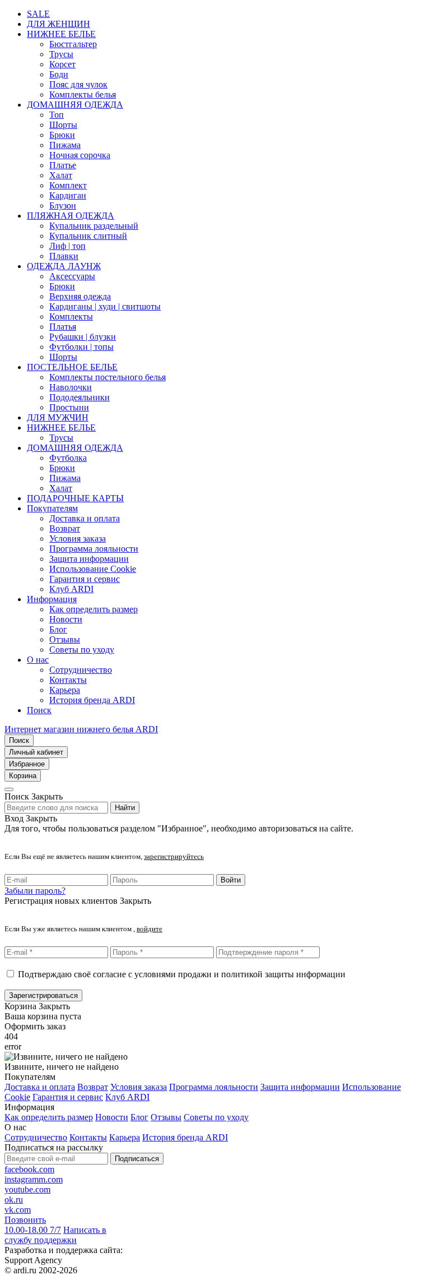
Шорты (63, 125)
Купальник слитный (88, 236)
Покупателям (52, 508)
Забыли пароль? (35, 890)
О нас (38, 659)
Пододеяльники (79, 397)
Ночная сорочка (79, 155)
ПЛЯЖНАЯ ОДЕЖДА (70, 215)
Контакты (68, 680)
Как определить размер (93, 609)
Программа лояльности (93, 548)
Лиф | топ (67, 246)
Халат (60, 175)
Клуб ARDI (71, 589)
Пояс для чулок (78, 84)
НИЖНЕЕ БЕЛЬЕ (61, 34)
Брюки (62, 135)
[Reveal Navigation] (8, 789)
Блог (58, 629)
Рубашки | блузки (82, 336)
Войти (231, 880)
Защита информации (89, 558)
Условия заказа (77, 538)
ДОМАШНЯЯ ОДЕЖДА (75, 104)
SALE (38, 14)
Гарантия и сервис (84, 579)
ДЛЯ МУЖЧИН (57, 417)
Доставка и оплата (84, 518)
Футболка (68, 458)
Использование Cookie (92, 569)
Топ (56, 114)
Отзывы (64, 639)
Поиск (39, 710)
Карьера (64, 690)
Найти (125, 807)
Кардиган (67, 195)
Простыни (69, 407)
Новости (65, 619)
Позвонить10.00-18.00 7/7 (32, 1225)
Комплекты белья (82, 94)
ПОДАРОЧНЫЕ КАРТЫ (75, 498)
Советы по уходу (81, 649)
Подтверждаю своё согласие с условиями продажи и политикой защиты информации (181, 974)
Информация (52, 599)
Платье (62, 165)
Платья (62, 326)
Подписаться (137, 1158)
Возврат (64, 528)
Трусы (61, 54)
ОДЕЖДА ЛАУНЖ (64, 266)
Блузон (62, 205)
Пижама (65, 145)
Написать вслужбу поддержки (55, 1235)
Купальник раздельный (93, 225)
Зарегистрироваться (43, 995)
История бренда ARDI (92, 700)
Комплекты (71, 316)
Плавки (63, 256)
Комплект (68, 185)
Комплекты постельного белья (107, 377)
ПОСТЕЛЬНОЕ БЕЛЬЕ (72, 367)
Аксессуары (72, 276)
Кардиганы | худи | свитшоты (105, 306)
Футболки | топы (81, 347)
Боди (58, 74)
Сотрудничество (80, 669)
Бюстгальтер (73, 44)
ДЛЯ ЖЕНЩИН (58, 24)
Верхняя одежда (80, 296)
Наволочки (70, 387)
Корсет (62, 64)
